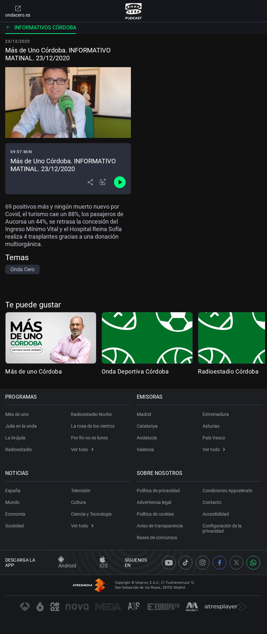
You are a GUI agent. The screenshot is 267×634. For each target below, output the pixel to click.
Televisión (81, 490)
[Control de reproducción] (120, 182)
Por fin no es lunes (89, 437)
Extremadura (216, 414)
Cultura (78, 502)
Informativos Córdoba (45, 27)
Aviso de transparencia (160, 525)
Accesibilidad (216, 514)
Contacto (212, 502)
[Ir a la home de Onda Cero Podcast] (134, 11)
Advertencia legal (154, 502)
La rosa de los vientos (93, 426)
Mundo (12, 502)
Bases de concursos (157, 537)
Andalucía (147, 437)
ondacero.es (17, 15)
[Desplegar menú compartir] (90, 182)
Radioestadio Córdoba (228, 371)
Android (67, 566)
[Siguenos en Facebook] (219, 562)
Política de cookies (155, 514)
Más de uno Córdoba (33, 371)
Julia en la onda (21, 426)
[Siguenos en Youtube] (169, 562)
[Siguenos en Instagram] (202, 562)
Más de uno (17, 414)
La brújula (15, 437)
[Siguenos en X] (236, 562)
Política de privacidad (158, 490)
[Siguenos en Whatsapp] (253, 562)
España (13, 490)
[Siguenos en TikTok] (185, 562)
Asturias (211, 426)
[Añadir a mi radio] (103, 182)
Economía (15, 514)
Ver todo (79, 449)
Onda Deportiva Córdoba (135, 371)
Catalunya (147, 426)
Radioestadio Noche (91, 414)
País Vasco (214, 437)
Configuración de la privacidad (222, 528)
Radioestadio (18, 449)
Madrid (144, 414)
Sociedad (14, 525)
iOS (104, 566)
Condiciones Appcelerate (227, 490)
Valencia (145, 449)
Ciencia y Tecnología (91, 514)
